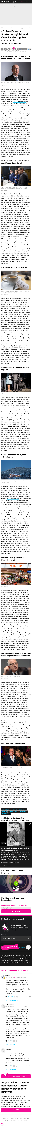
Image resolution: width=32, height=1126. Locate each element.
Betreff (3, 935)
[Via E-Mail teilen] (8, 49)
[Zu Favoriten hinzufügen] (16, 49)
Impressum (26, 1118)
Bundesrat (23, 809)
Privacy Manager (22, 1121)
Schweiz (12, 28)
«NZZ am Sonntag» (19, 102)
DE (22, 2)
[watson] (5, 2)
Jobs (20, 1118)
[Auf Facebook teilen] (2, 49)
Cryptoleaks (6, 814)
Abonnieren (16, 911)
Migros (4, 811)
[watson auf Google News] (29, 49)
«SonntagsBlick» (24, 596)
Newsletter (6, 1118)
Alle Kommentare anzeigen (16, 1076)
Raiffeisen (23, 811)
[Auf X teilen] (4, 865)
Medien (11, 811)
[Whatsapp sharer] (7, 865)
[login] (2, 1124)
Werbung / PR (14, 1118)
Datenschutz (12, 1121)
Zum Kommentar (10, 1000)
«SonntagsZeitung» (10, 310)
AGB (6, 1121)
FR (26, 2)
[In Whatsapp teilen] (5, 49)
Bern (16, 811)
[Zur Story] (16, 1096)
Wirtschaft (4, 28)
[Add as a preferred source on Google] (23, 49)
